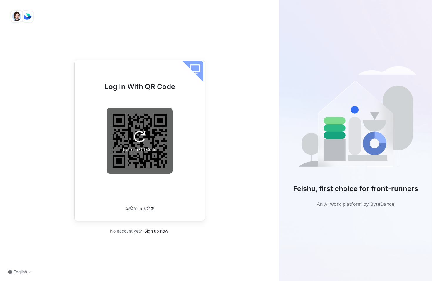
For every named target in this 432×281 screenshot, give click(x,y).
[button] (355, 118)
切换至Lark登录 (139, 208)
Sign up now (155, 230)
